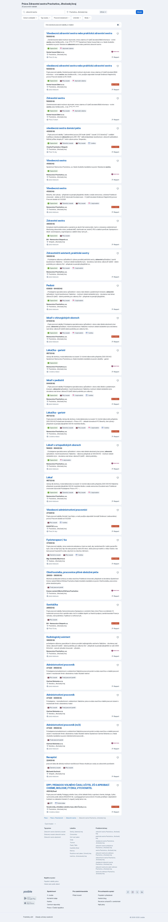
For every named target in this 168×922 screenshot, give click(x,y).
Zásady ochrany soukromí (44, 917)
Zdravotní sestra (55, 98)
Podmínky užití (28, 917)
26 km (102, 12)
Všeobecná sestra (56, 160)
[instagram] (133, 892)
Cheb (71, 840)
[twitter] (137, 892)
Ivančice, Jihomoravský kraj (78, 856)
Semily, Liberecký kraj (76, 832)
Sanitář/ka (52, 604)
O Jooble (50, 895)
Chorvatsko (73, 834)
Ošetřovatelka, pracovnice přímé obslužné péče (72, 572)
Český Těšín (73, 845)
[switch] (118, 25)
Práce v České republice (55, 908)
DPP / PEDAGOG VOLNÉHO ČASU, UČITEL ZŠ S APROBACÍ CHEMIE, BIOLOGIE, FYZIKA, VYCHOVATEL (77, 786)
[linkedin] (142, 892)
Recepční (51, 757)
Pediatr (50, 285)
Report (116, 57)
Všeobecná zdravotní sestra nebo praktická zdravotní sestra (79, 33)
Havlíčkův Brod (74, 848)
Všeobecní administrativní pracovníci (66, 509)
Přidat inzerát (77, 895)
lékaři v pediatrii (55, 380)
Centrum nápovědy (53, 905)
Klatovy (72, 851)
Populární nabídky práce (51, 881)
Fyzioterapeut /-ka (56, 539)
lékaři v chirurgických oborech (62, 317)
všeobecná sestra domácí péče (63, 128)
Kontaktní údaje (52, 898)
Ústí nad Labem (75, 837)
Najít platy (101, 905)
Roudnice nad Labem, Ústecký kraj (80, 853)
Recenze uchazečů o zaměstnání (109, 901)
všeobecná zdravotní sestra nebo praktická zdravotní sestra (79, 65)
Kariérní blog (102, 898)
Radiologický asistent (58, 637)
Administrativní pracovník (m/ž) (63, 724)
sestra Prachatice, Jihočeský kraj (106, 850)
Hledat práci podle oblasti (52, 884)
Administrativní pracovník (60, 664)
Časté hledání (49, 824)
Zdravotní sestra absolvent (52, 837)
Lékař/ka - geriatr (55, 350)
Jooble (142, 917)
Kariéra (49, 901)
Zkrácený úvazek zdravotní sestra (54, 834)
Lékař (49, 477)
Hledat (139, 12)
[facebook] (128, 892)
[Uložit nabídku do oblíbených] (118, 34)
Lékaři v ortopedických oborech (63, 445)
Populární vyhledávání (105, 895)
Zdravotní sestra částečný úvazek (54, 832)
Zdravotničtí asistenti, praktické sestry (67, 253)
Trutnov (72, 842)
